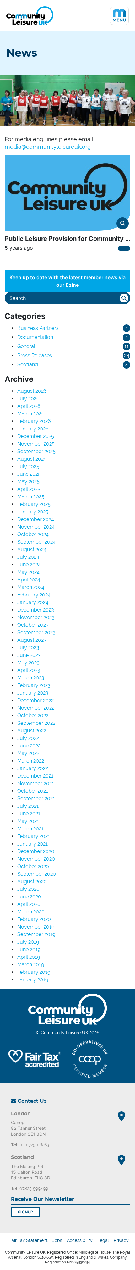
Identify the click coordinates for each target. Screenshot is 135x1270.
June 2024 (29, 565)
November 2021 (35, 783)
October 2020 (33, 866)
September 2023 (36, 632)
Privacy (121, 1240)
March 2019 (30, 965)
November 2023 (36, 617)
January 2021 (32, 844)
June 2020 (29, 897)
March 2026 (31, 414)
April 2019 (28, 957)
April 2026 (28, 406)
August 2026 (32, 391)
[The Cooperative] (90, 1059)
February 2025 (34, 504)
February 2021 (33, 836)
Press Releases (34, 355)
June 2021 (28, 814)
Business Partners (38, 328)
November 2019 (35, 927)
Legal (103, 1240)
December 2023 (35, 610)
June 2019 (28, 949)
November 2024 (36, 527)
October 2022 (32, 715)
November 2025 (36, 444)
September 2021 (36, 798)
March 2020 (31, 912)
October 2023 (33, 625)
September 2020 (36, 874)
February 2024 (34, 595)
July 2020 (28, 889)
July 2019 (28, 942)
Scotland (27, 365)
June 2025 (29, 474)
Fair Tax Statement (28, 1240)
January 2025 (32, 512)
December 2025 (35, 436)
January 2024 (32, 602)
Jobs (57, 1240)
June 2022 (28, 746)
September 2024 (36, 542)
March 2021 (30, 829)
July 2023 (28, 648)
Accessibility (80, 1240)
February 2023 (34, 685)
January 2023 (32, 693)
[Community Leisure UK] (29, 15)
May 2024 (28, 572)
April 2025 (28, 489)
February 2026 (34, 421)
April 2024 (28, 580)
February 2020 (34, 919)
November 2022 (35, 708)
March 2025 (30, 497)
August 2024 (31, 549)
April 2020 (28, 904)
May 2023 (28, 663)
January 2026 (33, 429)
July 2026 (28, 399)
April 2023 (28, 670)
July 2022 (28, 738)
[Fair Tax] (34, 1059)
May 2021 (28, 821)
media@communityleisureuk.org (48, 146)
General (26, 346)
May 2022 (28, 753)
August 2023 (31, 640)
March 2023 (30, 678)
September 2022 (36, 723)
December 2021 (35, 776)
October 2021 (32, 791)
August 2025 (31, 459)
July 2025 (28, 466)
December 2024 (35, 519)
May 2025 (28, 482)
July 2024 (28, 557)
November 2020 (36, 859)
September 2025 (36, 451)
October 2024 (33, 534)
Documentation (35, 337)
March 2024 (30, 587)
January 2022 (32, 768)
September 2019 (36, 934)
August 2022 (31, 731)
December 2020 (35, 851)
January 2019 (32, 980)
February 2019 (33, 972)
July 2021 (28, 806)
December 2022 (35, 700)
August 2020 (32, 882)
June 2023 (29, 655)
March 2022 (30, 761)
